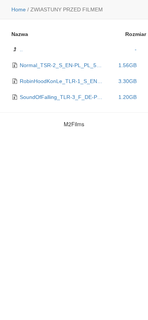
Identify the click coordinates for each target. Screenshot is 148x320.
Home (18, 9)
